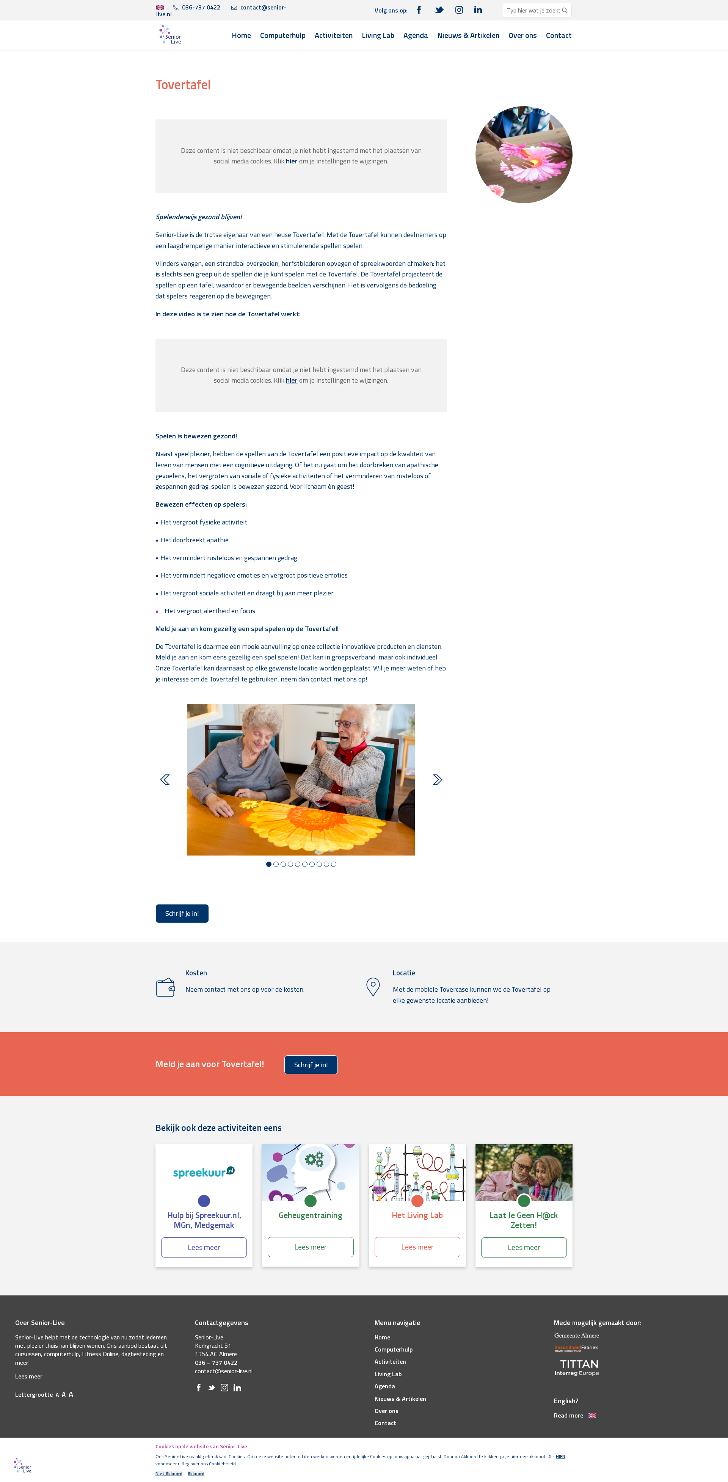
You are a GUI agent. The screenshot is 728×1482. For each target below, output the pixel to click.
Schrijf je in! (182, 913)
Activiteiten (334, 35)
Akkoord (196, 1473)
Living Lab (378, 35)
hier (292, 161)
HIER (560, 1456)
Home (241, 35)
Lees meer (28, 1376)
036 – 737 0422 (216, 1362)
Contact (559, 35)
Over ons (522, 35)
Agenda (415, 35)
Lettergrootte (44, 1394)
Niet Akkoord (168, 1473)
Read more (569, 1415)
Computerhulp (283, 35)
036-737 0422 (200, 7)
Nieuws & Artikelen (468, 35)
